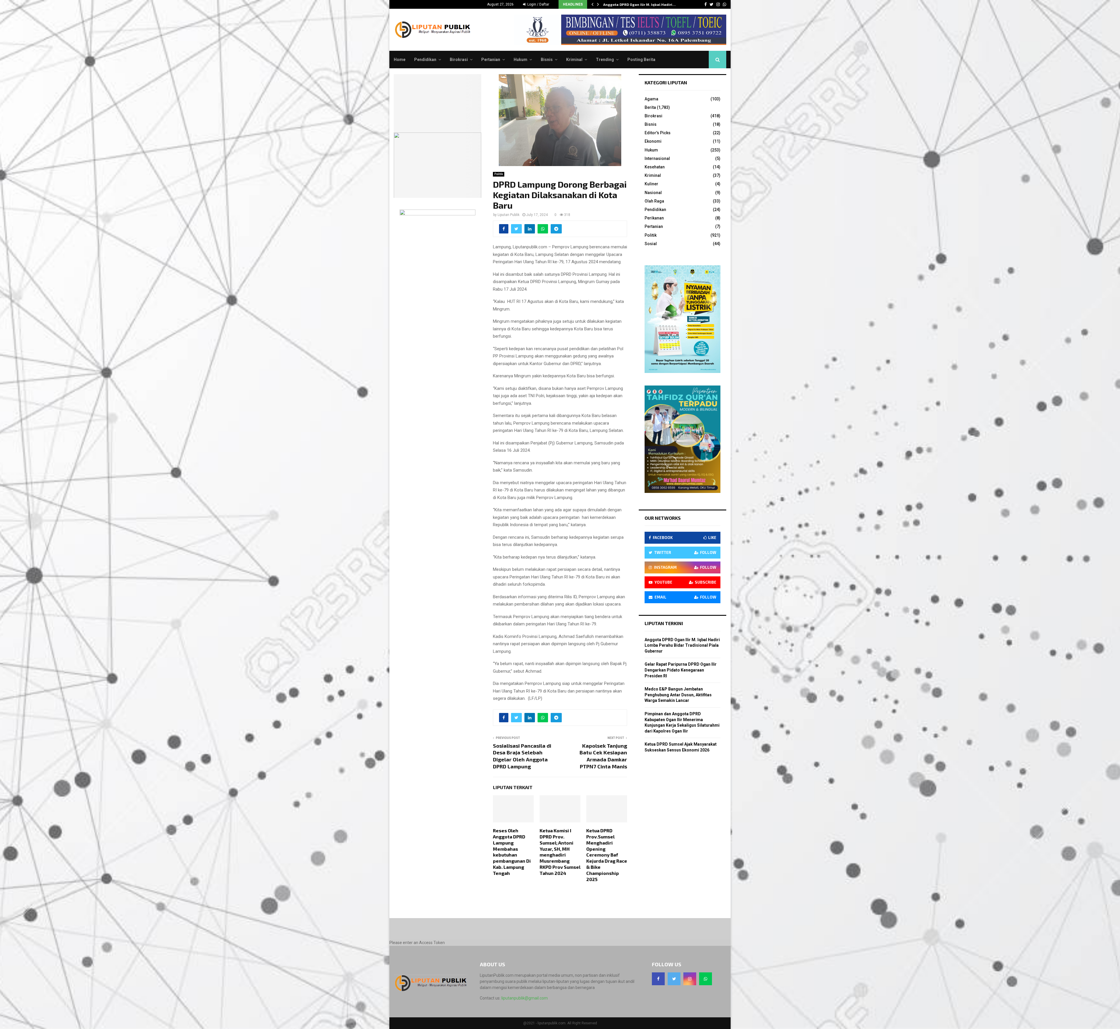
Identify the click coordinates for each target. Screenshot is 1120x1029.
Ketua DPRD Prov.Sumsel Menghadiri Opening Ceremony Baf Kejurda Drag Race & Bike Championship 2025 (606, 855)
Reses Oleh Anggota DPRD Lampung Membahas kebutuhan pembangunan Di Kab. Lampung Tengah (512, 852)
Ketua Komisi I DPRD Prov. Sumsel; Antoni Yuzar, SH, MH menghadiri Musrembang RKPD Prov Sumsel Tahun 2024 (560, 852)
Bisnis (547, 59)
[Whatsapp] (705, 978)
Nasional (653, 192)
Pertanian (490, 59)
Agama (651, 99)
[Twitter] (674, 978)
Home (399, 59)
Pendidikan (425, 59)
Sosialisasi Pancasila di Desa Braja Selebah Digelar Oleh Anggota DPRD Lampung (522, 756)
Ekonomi (653, 141)
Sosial (651, 243)
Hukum (520, 59)
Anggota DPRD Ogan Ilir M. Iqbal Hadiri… (639, 4)
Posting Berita (641, 59)
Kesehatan (655, 167)
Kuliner (651, 184)
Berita (650, 107)
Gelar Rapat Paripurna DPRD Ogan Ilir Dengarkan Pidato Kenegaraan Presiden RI (681, 670)
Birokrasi (459, 59)
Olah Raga (654, 201)
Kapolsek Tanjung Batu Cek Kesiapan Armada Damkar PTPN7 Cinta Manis (603, 756)
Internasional (657, 158)
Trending (605, 59)
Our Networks (663, 518)
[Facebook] (658, 978)
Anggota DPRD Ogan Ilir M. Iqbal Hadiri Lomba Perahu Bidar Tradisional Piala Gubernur (682, 645)
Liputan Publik (508, 215)
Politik (498, 174)
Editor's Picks (658, 132)
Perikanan (654, 218)
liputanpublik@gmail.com (524, 998)
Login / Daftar (537, 4)
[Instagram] (689, 978)
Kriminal (574, 59)
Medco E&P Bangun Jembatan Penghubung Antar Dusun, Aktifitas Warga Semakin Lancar (678, 695)
